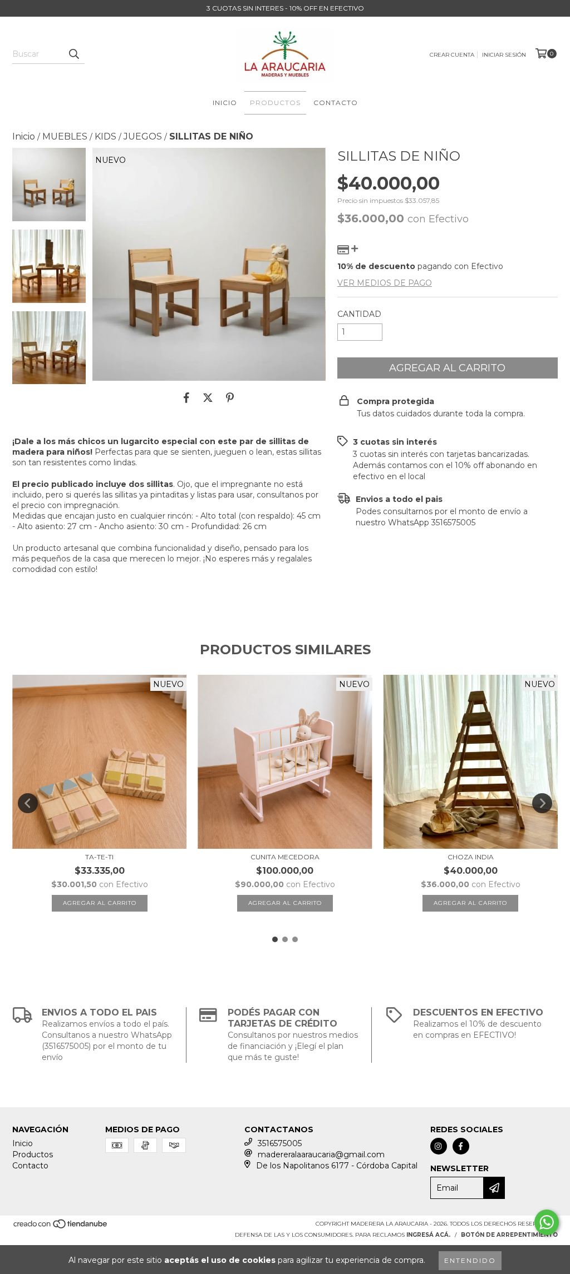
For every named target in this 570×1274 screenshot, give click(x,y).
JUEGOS (143, 136)
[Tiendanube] (61, 1227)
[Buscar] (73, 54)
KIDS (105, 136)
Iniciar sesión (504, 54)
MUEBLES (64, 136)
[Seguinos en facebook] (461, 1146)
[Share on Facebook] (186, 397)
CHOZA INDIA (471, 857)
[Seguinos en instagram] (438, 1146)
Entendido (470, 1260)
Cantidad (359, 314)
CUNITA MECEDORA (285, 857)
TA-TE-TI (99, 857)
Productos (275, 102)
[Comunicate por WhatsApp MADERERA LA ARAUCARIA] (546, 1222)
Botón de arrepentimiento (509, 1234)
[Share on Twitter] (208, 397)
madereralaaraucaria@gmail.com (321, 1154)
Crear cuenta (452, 54)
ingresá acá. (428, 1234)
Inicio (225, 102)
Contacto (335, 102)
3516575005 (280, 1143)
